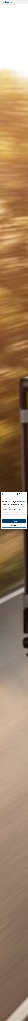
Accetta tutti (14, 521)
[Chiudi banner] (25, 494)
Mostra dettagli (20, 516)
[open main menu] (26, 2)
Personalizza (13, 525)
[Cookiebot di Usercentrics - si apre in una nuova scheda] (17, 494)
